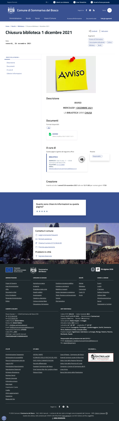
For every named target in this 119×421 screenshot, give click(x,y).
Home (7, 26)
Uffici (7, 289)
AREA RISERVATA (59, 418)
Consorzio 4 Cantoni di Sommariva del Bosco (74, 366)
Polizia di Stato (37, 372)
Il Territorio (100, 289)
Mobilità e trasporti (61, 289)
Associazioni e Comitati (104, 304)
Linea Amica (64, 369)
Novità (13, 26)
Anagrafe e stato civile (40, 289)
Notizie (81, 283)
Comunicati (82, 289)
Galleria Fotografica (103, 292)
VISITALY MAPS (38, 354)
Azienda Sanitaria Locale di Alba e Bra (72, 357)
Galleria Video (101, 295)
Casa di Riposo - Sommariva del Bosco (72, 354)
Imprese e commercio (62, 286)
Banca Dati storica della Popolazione (71, 372)
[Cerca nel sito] (109, 10)
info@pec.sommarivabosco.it (18, 325)
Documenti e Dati (11, 292)
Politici (8, 301)
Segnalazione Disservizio (13, 369)
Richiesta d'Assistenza (12, 372)
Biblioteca (21, 26)
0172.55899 (61, 164)
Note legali (9, 384)
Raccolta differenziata (40, 363)
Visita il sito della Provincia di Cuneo (71, 363)
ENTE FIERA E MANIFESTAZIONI (43, 360)
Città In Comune (100, 413)
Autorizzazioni (37, 295)
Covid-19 (82, 292)
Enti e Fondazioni (11, 295)
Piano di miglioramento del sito (15, 360)
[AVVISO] (50, 134)
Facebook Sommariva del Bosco (43, 366)
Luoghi (99, 286)
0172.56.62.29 (12, 318)
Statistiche (9, 396)
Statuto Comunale (11, 378)
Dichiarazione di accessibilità (14, 357)
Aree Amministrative (12, 286)
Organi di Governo (11, 283)
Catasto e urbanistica (39, 298)
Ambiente (36, 286)
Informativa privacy (11, 381)
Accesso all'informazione (74, 18)
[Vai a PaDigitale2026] (102, 269)
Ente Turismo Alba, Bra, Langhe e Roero (45, 369)
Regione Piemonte (12, 2)
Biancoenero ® (66, 416)
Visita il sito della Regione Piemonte (71, 360)
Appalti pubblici (37, 292)
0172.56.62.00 (12, 316)
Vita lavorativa (60, 301)
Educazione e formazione (40, 304)
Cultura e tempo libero (40, 301)
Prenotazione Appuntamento (15, 366)
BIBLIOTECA (53, 157)
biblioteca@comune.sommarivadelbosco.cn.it (63, 168)
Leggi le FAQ (9, 363)
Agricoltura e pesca (39, 283)
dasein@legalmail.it (69, 343)
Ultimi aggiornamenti (12, 393)
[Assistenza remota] (106, 413)
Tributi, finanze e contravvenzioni (66, 295)
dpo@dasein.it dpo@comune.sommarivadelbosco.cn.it (81, 341)
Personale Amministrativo (14, 298)
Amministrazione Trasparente (15, 354)
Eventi (99, 283)
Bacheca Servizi (10, 375)
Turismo (58, 298)
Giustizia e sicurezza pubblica (64, 283)
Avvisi (81, 295)
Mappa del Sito (10, 399)
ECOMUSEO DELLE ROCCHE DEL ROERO (46, 357)
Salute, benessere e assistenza (65, 292)
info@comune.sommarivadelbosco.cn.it (22, 327)
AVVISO (55, 134)
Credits (8, 390)
